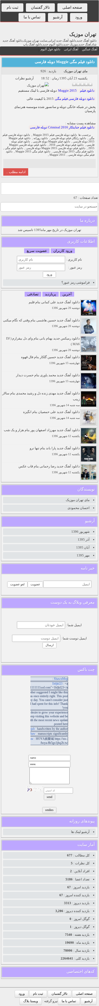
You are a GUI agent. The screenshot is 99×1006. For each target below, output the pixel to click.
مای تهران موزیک (76, 71)
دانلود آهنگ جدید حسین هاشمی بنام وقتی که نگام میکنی (41, 323)
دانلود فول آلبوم (50, 49)
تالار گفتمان (40, 7)
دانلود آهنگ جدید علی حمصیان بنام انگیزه (51, 414)
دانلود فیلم (87, 90)
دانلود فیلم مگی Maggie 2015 (32, 151)
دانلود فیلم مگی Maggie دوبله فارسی (65, 62)
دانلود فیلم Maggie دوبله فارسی (51, 141)
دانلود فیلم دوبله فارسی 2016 (66, 144)
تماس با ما (32, 17)
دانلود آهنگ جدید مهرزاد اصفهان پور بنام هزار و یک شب (42, 433)
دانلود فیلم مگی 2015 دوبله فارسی (73, 151)
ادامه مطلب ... (16, 172)
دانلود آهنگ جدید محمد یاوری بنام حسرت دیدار (48, 378)
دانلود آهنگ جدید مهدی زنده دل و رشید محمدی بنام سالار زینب (41, 399)
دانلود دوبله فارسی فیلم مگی (74, 99)
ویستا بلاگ (30, 1001)
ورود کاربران (62, 251)
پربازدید (50, 294)
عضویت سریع (37, 251)
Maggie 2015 (67, 90)
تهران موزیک (82, 34)
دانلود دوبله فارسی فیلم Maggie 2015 (55, 135)
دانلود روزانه (41, 138)
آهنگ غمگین (89, 49)
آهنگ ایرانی (71, 49)
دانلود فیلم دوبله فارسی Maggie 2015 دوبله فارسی (55, 148)
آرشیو (57, 17)
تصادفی (33, 294)
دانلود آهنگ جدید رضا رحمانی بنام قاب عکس (49, 469)
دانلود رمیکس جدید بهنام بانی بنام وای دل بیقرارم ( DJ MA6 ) (43, 344)
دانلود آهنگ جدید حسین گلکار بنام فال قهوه (50, 360)
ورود (78, 17)
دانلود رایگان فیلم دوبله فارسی (68, 138)
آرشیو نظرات (24, 78)
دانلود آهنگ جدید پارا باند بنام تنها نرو (55, 451)
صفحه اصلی (72, 7)
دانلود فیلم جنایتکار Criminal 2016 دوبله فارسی (62, 127)
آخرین (67, 294)
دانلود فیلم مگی (14, 148)
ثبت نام (12, 7)
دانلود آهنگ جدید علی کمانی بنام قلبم (54, 305)
